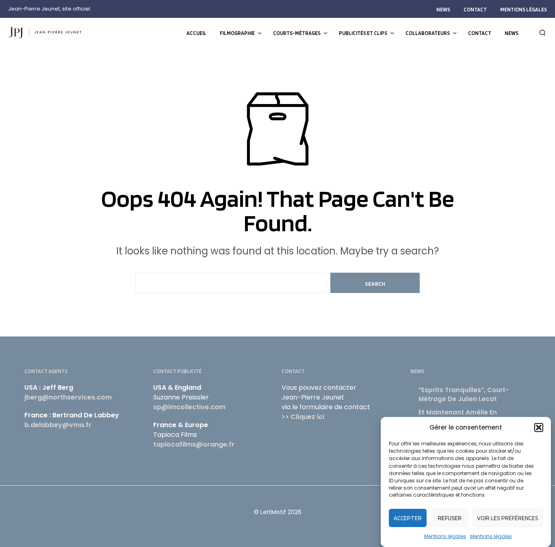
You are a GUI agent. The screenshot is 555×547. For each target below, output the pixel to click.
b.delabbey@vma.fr (57, 425)
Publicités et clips (363, 33)
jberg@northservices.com (68, 397)
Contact (475, 10)
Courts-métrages (297, 33)
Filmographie (237, 33)
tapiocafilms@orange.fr (193, 444)
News (443, 10)
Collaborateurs (427, 33)
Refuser (450, 518)
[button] (539, 427)
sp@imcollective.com (189, 407)
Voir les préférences (507, 518)
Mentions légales (445, 536)
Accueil (196, 33)
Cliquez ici (307, 416)
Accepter (408, 518)
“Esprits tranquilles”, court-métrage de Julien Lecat (463, 395)
